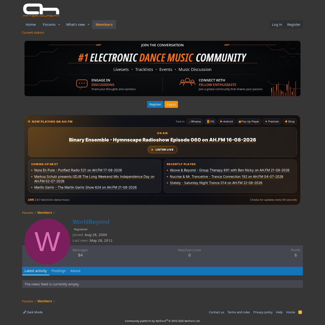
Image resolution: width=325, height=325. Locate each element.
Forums (49, 24)
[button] (59, 24)
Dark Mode (34, 312)
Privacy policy (263, 312)
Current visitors (33, 32)
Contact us (216, 312)
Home (31, 24)
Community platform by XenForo (162, 321)
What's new (75, 24)
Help (279, 312)
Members (104, 24)
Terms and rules (238, 312)
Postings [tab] (59, 270)
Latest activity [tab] (36, 270)
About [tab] (75, 270)
